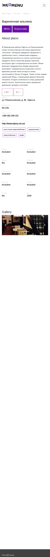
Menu (7, 29)
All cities (17, 13)
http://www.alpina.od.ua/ (13, 123)
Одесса (26, 13)
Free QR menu (8, 555)
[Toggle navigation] (44, 5)
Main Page (6, 13)
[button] (5, 225)
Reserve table (20, 29)
